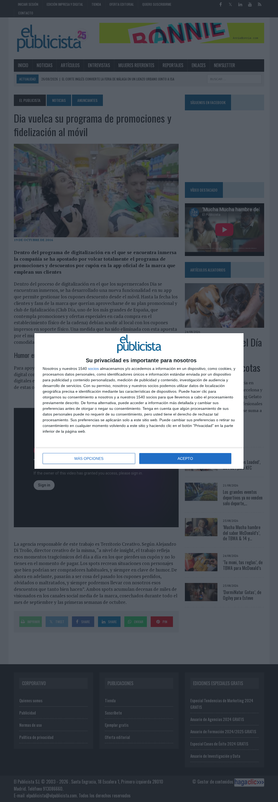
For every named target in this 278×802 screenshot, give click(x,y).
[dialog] (139, 401)
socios (93, 368)
